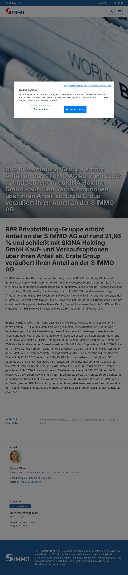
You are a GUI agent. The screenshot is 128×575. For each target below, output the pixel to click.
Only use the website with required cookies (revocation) (88, 86)
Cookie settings (41, 109)
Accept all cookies (75, 109)
